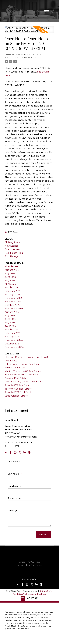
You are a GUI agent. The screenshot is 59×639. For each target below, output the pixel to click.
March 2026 (11, 287)
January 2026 (12, 294)
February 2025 (13, 333)
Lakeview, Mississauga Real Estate (23, 364)
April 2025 (10, 326)
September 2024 (14, 347)
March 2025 (11, 329)
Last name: (14, 473)
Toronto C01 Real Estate (18, 385)
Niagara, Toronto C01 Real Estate (22, 374)
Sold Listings (11, 256)
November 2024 (14, 340)
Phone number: (16, 498)
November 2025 (14, 301)
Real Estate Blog (14, 253)
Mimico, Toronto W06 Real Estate (23, 371)
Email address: (16, 486)
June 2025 (10, 319)
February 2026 (13, 291)
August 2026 (12, 270)
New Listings (11, 246)
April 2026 (10, 284)
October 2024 (12, 343)
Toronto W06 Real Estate (25, 57)
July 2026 (10, 273)
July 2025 (10, 315)
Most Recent (12, 266)
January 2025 (12, 336)
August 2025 (12, 312)
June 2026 (10, 277)
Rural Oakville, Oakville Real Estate (24, 381)
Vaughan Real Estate (16, 395)
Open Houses (12, 249)
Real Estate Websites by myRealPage (29, 594)
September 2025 (14, 308)
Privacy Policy (46, 591)
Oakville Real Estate (16, 378)
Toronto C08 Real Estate (18, 388)
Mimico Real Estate (15, 367)
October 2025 (12, 305)
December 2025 (14, 298)
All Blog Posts (12, 242)
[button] (6, 452)
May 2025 (10, 322)
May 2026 (10, 280)
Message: (13, 510)
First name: (14, 461)
